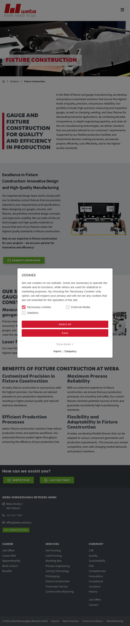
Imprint (57, 351)
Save (65, 333)
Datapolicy (71, 351)
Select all (65, 324)
